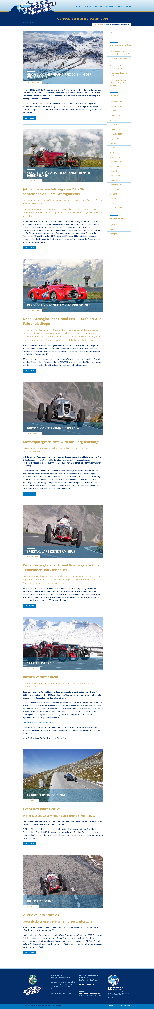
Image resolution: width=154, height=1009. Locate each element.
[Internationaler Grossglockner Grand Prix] (40, 14)
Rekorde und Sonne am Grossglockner (59, 305)
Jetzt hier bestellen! (86, 984)
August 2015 (114, 138)
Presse (111, 1006)
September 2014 (116, 162)
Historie (98, 6)
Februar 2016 (114, 125)
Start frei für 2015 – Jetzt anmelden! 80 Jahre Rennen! (58, 174)
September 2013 (116, 185)
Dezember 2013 (115, 175)
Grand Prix (87, 6)
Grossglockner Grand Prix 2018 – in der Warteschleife (59, 75)
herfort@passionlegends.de (89, 994)
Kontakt (119, 1006)
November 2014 (116, 157)
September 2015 (116, 134)
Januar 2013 (114, 203)
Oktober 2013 (115, 180)
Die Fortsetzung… (41, 901)
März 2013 (113, 199)
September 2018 (116, 102)
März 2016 (113, 120)
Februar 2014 (114, 171)
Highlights (113, 234)
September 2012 (116, 208)
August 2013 (114, 189)
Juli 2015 (113, 143)
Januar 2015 (114, 152)
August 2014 (114, 166)
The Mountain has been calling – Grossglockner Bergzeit (118, 82)
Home (78, 6)
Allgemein (113, 224)
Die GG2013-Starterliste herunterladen (39, 722)
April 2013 (113, 194)
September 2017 (116, 106)
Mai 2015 (113, 148)
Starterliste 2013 (41, 663)
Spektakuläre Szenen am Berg (51, 551)
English (128, 6)
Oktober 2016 (115, 115)
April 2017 (113, 111)
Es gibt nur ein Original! (46, 795)
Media (119, 6)
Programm (109, 6)
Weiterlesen (29, 118)
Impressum (127, 1006)
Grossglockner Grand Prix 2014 (53, 428)
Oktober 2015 (115, 129)
